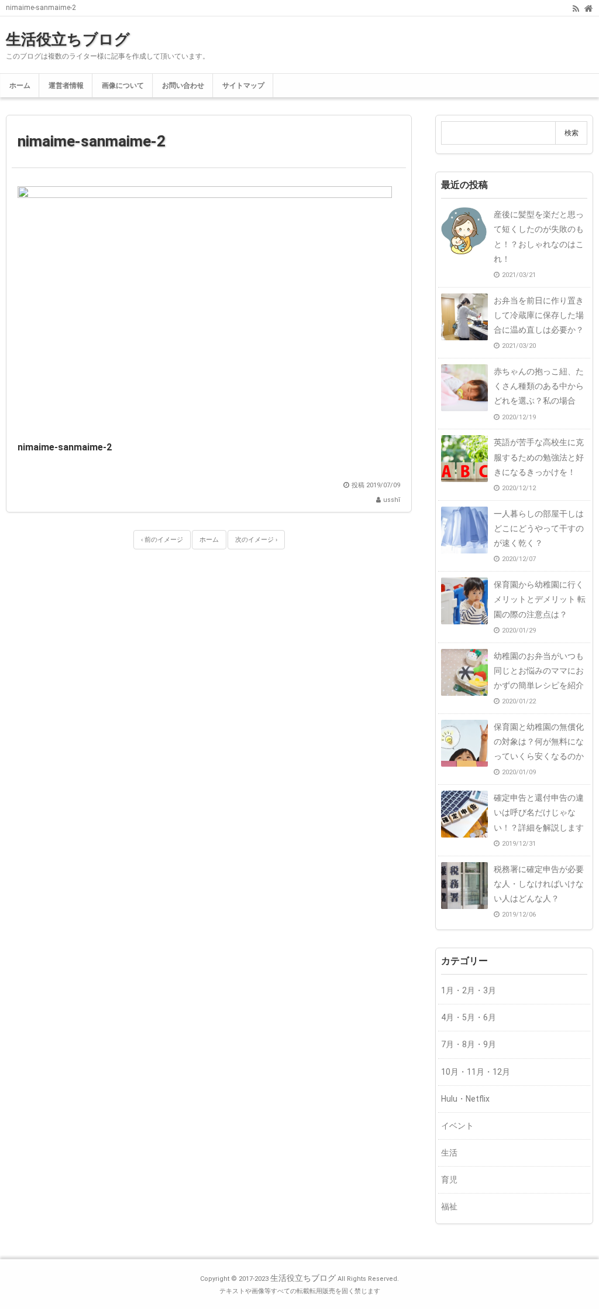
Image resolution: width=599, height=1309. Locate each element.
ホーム (19, 85)
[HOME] (588, 8)
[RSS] (576, 8)
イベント (457, 1125)
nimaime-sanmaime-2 (92, 141)
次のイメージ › (256, 540)
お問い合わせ (183, 85)
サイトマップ (243, 85)
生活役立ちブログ (68, 39)
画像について (123, 85)
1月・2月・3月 (468, 990)
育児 (449, 1179)
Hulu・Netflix (465, 1098)
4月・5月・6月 (468, 1017)
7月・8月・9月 (468, 1044)
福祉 (449, 1206)
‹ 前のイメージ (162, 540)
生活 (449, 1152)
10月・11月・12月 (475, 1071)
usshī (391, 500)
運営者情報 (66, 85)
